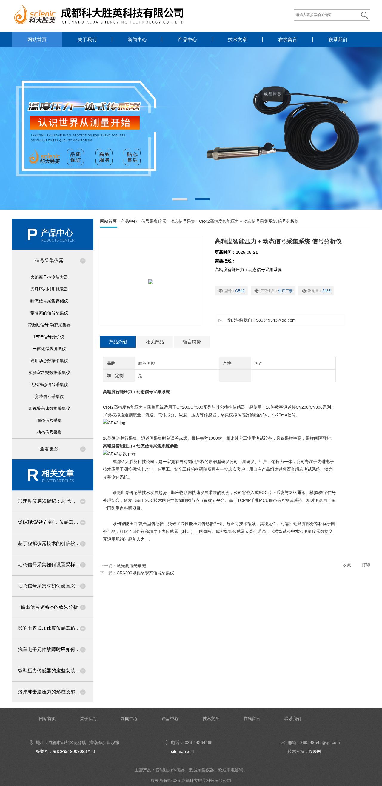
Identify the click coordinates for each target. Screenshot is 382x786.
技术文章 (237, 39)
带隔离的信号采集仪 (49, 312)
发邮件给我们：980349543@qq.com (260, 320)
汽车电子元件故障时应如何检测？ (54, 649)
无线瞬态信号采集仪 (49, 384)
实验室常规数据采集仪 (49, 372)
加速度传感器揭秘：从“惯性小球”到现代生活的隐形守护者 (55, 501)
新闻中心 (137, 39)
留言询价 (192, 341)
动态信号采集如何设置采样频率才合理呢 (55, 564)
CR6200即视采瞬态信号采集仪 (145, 572)
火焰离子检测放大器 (49, 277)
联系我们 (337, 39)
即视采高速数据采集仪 (49, 408)
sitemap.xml (182, 751)
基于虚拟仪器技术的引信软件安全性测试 (55, 543)
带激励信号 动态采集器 (49, 324)
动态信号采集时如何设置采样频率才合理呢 (55, 585)
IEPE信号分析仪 (49, 336)
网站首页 (37, 39)
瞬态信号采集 (49, 420)
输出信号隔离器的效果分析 (49, 607)
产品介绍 (118, 341)
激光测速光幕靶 (131, 565)
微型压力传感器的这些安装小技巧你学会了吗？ (55, 670)
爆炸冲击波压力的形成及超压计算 (54, 691)
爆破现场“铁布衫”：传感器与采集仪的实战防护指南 (55, 522)
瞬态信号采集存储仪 (49, 301)
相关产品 (155, 341)
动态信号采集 (49, 432)
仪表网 (315, 751)
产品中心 (187, 39)
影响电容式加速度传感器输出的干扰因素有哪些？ (55, 628)
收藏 (347, 564)
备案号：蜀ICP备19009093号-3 (65, 751)
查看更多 (49, 448)
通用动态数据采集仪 (49, 360)
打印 (366, 564)
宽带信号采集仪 (49, 396)
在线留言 (287, 39)
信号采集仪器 (49, 260)
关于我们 (87, 39)
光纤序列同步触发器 (49, 289)
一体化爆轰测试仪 (49, 348)
